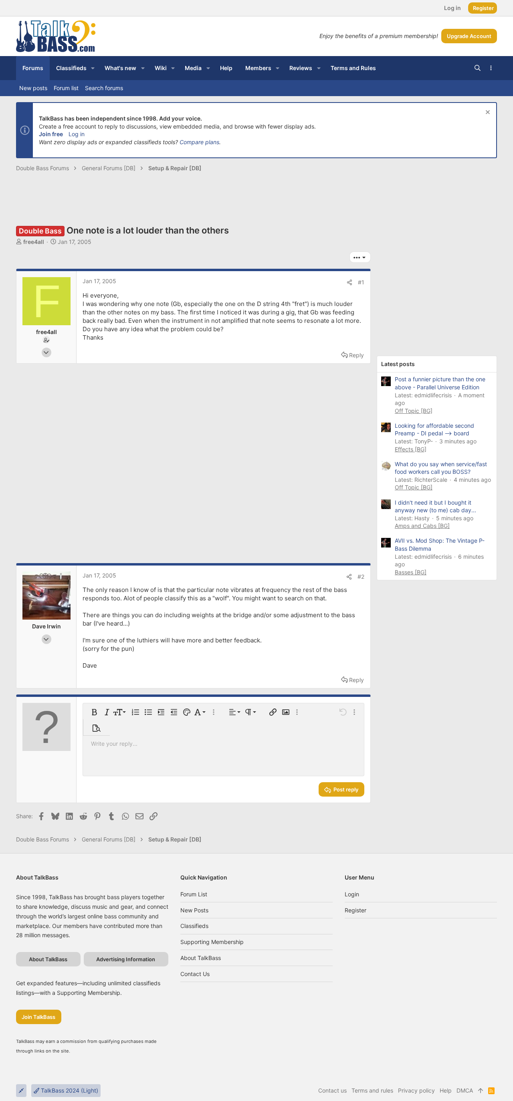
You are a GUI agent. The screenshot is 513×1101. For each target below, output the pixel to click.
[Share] (349, 282)
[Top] (480, 1090)
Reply (356, 355)
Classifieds (194, 925)
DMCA (464, 1090)
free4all (33, 241)
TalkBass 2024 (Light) (68, 1090)
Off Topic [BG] (413, 410)
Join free (51, 134)
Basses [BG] (410, 572)
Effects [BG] (410, 449)
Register (355, 910)
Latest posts (398, 363)
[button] (92, 68)
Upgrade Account (469, 36)
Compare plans (199, 142)
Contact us (195, 973)
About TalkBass (200, 957)
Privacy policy (416, 1090)
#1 (361, 282)
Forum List (193, 894)
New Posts (194, 910)
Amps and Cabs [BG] (422, 525)
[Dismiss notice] (486, 113)
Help (446, 1090)
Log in (77, 134)
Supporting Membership (212, 941)
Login (352, 894)
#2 (360, 576)
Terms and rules (372, 1090)
